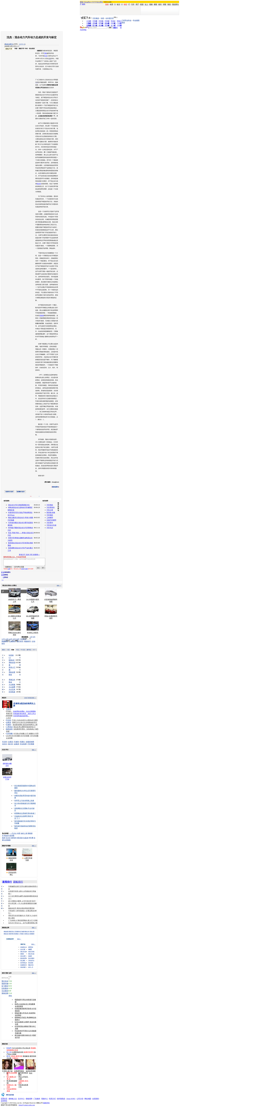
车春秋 (8, 725)
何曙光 (16, 795)
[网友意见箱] (7, 1097)
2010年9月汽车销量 (13, 736)
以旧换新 (7, 840)
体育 (111, 4)
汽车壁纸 (83, 30)
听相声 (9, 1048)
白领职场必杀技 (17, 1052)
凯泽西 (11, 835)
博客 (164, 4)
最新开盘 (11, 931)
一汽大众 (13, 833)
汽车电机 (50, 505)
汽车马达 (50, 528)
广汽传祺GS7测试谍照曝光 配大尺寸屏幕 (23, 920)
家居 (141, 4)
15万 (6, 639)
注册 (9, 569)
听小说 (9, 1052)
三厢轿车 (12, 641)
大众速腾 (12, 687)
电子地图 (21, 931)
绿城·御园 (23, 967)
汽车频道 (95, 18)
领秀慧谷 (30, 947)
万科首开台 (31, 960)
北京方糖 (22, 949)
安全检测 (23, 744)
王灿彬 (16, 816)
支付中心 (21, 1099)
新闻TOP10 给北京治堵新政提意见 (24, 722)
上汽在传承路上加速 (27, 800)
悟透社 (22, 742)
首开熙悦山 (23, 962)
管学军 (16, 800)
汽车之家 (50, 510)
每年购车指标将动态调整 (23, 826)
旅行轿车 (20, 641)
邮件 (160, 4)
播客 (155, 4)
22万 (10, 639)
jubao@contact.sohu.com (27, 1105)
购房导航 (11, 933)
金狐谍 (16, 744)
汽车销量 (9, 733)
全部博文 (4, 1101)
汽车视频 (31, 744)
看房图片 (16, 933)
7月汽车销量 (34, 736)
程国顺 (16, 813)
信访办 (4, 744)
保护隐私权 (61, 1099)
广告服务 (37, 1099)
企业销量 (9, 738)
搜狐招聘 (29, 1099)
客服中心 (44, 1099)
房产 (137, 4)
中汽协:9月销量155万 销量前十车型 (26, 733)
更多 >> (59, 585)
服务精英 (9, 729)
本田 (18, 833)
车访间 (8, 720)
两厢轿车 (5, 641)
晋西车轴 (5, 983)
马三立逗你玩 (17, 1048)
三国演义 (15, 1058)
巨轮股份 (5, 988)
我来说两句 (9, 44)
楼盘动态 (6, 933)
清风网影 (17, 808)
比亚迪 (25, 838)
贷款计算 (32, 931)
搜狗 (83, 4)
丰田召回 (19, 838)
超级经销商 (30, 742)
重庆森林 (17, 791)
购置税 (115, 28)
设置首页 (4, 1099)
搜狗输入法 (13, 1099)
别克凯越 (12, 692)
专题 (102, 18)
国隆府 (22, 953)
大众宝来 (12, 689)
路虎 (3, 838)
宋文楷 (16, 786)
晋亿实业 (5, 981)
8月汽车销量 (24, 736)
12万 (3, 639)
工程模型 (50, 517)
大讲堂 (8, 709)
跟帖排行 (18, 881)
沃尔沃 (8, 838)
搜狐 (81, 2)
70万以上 (23, 639)
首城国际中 (23, 965)
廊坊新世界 (23, 958)
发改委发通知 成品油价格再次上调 (25, 725)
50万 (17, 639)
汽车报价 (50, 515)
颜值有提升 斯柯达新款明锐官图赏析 (21, 908)
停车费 (30, 838)
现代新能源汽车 (20, 821)
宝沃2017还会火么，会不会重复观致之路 (22, 923)
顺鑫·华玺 (30, 965)
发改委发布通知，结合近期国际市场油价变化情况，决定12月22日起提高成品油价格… (24, 714)
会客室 (8, 722)
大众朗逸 (12, 684)
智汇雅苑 (22, 960)
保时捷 (13, 838)
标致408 (11, 660)
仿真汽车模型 (51, 520)
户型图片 (21, 933)
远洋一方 (30, 967)
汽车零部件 (51, 507)
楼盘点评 (26, 931)
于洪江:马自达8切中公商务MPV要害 (25, 720)
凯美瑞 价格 (51, 512)
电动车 (39, 184)
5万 (31, 637)
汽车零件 (50, 522)
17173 (93, 2)
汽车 (132, 4)
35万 (14, 639)
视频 (151, 4)
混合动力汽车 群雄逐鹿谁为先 (19, 505)
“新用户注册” (24, 569)
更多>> (116, 17)
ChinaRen (87, 2)
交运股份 (5, 991)
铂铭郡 (30, 956)
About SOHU (70, 1099)
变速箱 (42, 315)
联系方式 (52, 1099)
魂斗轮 (10, 744)
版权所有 (46, 1103)
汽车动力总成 (51, 525)
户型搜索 (16, 931)
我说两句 (175, 4)
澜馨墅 (30, 949)
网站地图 (87, 1099)
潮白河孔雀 (23, 951)
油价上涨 (24, 833)
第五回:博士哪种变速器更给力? (24, 727)
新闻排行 (7, 881)
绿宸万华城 (31, 951)
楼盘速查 (6, 931)
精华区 (6, 574)
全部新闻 (95, 1099)
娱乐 (118, 4)
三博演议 (9, 727)
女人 (146, 4)
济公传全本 (26, 1048)
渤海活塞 (5, 993)
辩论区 (6, 577)
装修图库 (32, 933)
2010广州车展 (28, 697)
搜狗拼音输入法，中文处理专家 (14, 557)
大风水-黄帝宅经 (16, 1056)
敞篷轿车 (27, 641)
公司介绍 (80, 1099)
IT (129, 4)
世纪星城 (30, 962)
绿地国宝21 (23, 947)
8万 (34, 637)
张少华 (16, 803)
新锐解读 (26, 1056)
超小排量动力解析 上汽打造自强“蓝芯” (22, 901)
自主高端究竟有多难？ (28, 813)
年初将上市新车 (32, 633)
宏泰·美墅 (23, 956)
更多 (10, 996)
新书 (8, 1056)
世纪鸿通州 (31, 958)
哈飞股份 (5, 986)
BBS (169, 4)
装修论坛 (26, 933)
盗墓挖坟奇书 (29, 1052)
